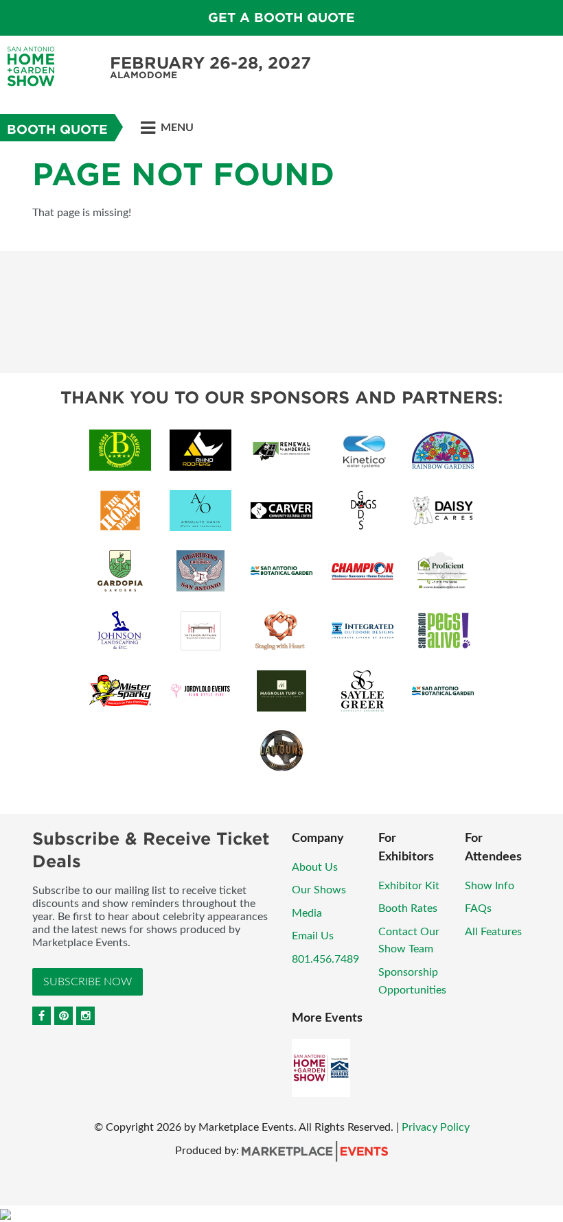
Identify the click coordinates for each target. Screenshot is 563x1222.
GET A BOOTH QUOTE (281, 17)
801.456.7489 (325, 959)
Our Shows (319, 889)
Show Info (489, 885)
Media (307, 913)
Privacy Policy (436, 1127)
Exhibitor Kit (408, 885)
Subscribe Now (87, 981)
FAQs (478, 908)
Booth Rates (407, 908)
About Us (315, 867)
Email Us (313, 935)
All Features (493, 931)
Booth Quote (57, 129)
